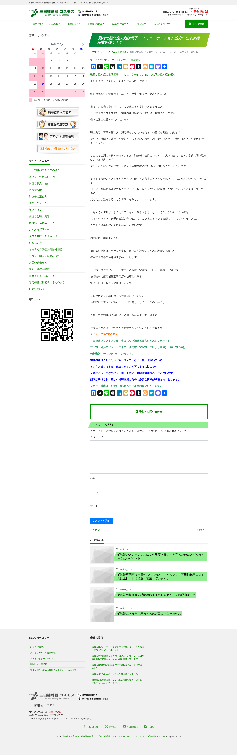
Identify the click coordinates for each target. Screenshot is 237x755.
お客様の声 (141, 24)
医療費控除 (35, 190)
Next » (200, 529)
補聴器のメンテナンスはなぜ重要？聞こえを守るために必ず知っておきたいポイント (118, 648)
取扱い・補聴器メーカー (43, 223)
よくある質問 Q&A (163, 24)
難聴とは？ (73, 24)
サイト (94, 505)
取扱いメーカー (119, 24)
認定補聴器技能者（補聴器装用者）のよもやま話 (53, 670)
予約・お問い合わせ (150, 411)
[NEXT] (82, 44)
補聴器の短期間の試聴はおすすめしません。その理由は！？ (117, 666)
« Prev (96, 529)
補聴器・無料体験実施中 (43, 176)
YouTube (132, 726)
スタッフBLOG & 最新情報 (127, 60)
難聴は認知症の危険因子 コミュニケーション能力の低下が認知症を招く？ (134, 74)
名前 (92, 478)
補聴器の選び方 (95, 24)
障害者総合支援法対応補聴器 (46, 249)
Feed (150, 726)
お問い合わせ (197, 24)
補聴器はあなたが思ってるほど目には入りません (115, 674)
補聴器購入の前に (39, 183)
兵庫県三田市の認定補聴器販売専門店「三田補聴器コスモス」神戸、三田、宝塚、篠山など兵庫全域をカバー (113, 736)
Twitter (112, 726)
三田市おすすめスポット (43, 275)
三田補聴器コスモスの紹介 (45, 24)
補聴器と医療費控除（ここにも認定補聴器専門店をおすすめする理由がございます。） (118, 681)
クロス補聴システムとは (43, 236)
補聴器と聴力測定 (39, 216)
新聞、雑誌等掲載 (39, 269)
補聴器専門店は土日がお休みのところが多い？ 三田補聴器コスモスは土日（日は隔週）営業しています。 (118, 657)
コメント (97, 437)
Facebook (92, 726)
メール (94, 491)
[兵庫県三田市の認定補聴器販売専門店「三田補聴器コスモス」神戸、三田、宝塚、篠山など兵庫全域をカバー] (69, 12)
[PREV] (32, 44)
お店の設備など (38, 262)
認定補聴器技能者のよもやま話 (47, 282)
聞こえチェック (38, 203)
